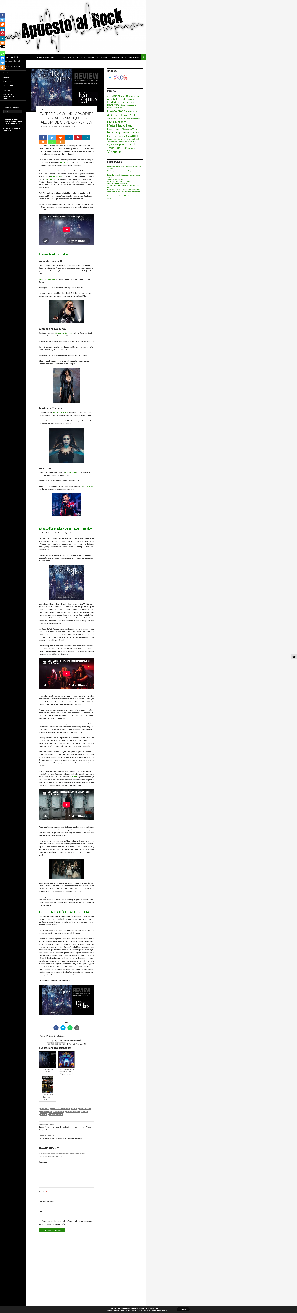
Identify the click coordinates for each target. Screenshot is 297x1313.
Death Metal (113, 104)
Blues (119, 102)
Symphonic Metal (56, 1114)
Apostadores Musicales (60, 1109)
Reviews (44, 1114)
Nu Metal (126, 132)
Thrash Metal (114, 147)
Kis (82, 486)
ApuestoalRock (10, 57)
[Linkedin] (69, 137)
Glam (127, 111)
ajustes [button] (164, 1310)
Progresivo (112, 136)
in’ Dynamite (88, 486)
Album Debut (135, 96)
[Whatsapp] (52, 142)
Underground (130, 148)
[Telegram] (2, 62)
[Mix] (43, 142)
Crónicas (104, 57)
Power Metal (135, 132)
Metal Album (58, 1111)
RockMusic (121, 141)
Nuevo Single (114, 132)
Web (41, 1211)
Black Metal (112, 102)
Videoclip (114, 152)
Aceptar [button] (183, 1309)
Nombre (43, 1192)
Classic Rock (125, 102)
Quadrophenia (93, 57)
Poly (55, 126)
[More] (60, 142)
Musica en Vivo (129, 128)
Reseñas (71, 57)
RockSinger (129, 141)
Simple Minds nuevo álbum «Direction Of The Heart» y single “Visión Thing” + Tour (65, 1127)
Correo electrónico (47, 1201)
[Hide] (1, 72)
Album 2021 (112, 96)
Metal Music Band (73, 1111)
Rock (135, 135)
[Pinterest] (78, 137)
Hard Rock (128, 115)
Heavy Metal (111, 119)
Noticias (62, 57)
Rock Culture (137, 139)
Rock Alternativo (114, 139)
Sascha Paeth (51, 179)
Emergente (131, 105)
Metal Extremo (116, 121)
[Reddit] (60, 137)
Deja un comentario (68, 126)
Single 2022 (110, 145)
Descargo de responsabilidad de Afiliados (124, 57)
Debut (123, 105)
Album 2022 (124, 96)
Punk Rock (121, 136)
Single (135, 141)
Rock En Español (112, 141)
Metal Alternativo (134, 119)
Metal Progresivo (114, 129)
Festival (121, 107)
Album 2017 (44, 1109)
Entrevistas (81, 57)
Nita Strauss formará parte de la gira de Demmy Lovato (60, 1136)
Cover (74, 1109)
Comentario (43, 1162)
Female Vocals (85, 1109)
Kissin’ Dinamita (56, 176)
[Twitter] (52, 137)
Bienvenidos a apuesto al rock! (44, 57)
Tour (123, 147)
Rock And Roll (126, 139)
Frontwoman (46, 1111)
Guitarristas (114, 115)
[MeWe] (86, 137)
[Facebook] (43, 137)
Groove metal (133, 111)
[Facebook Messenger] (2, 58)
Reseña (84, 1111)
